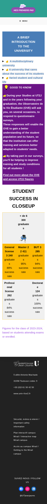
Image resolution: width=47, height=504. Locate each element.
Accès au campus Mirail (25, 446)
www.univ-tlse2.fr (22, 393)
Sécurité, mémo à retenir (26, 419)
